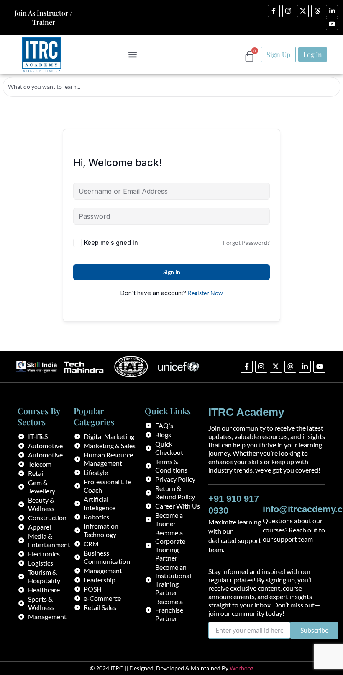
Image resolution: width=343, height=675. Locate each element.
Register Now (205, 292)
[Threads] (317, 11)
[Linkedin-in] (332, 11)
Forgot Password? (246, 242)
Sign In (171, 271)
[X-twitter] (303, 11)
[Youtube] (332, 24)
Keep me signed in (111, 242)
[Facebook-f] (274, 11)
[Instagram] (288, 11)
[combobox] (171, 87)
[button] (133, 55)
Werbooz (241, 668)
